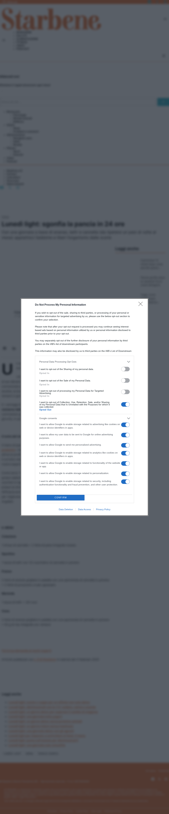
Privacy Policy (103, 509)
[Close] (141, 305)
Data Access (84, 509)
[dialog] (84, 407)
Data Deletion (66, 509)
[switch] (125, 369)
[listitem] (84, 362)
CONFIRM (61, 497)
